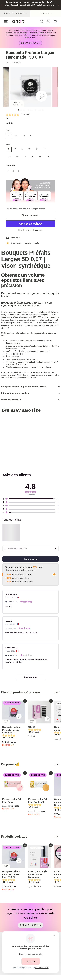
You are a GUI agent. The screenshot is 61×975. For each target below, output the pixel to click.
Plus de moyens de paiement (30, 230)
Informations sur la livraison (15, 393)
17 (40, 156)
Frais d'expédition (12, 209)
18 (48, 156)
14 (17, 156)
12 (44, 149)
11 (37, 149)
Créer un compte (30, 925)
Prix (8, 118)
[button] (17, 115)
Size (8, 144)
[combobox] (56, 549)
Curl (8, 130)
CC (16, 136)
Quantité (10, 165)
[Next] (58, 5)
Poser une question (11, 399)
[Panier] (56, 22)
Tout (57, 692)
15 (25, 156)
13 (9, 156)
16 (32, 156)
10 (29, 149)
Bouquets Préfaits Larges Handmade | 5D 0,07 (24, 386)
